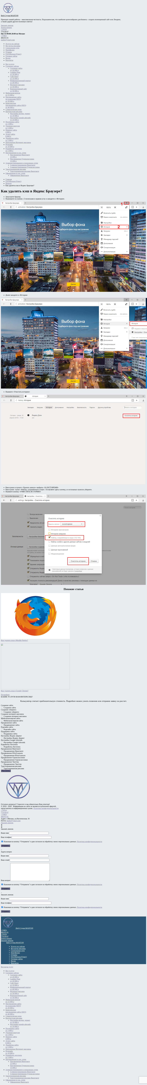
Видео (8, 58)
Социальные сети (12, 48)
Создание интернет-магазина (15, 716)
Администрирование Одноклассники (25, 167)
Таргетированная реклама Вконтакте (24, 171)
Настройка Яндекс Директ (13, 738)
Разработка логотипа (14, 150)
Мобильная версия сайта (13, 721)
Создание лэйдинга (11, 712)
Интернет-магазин (17, 86)
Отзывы (9, 52)
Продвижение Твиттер (12, 764)
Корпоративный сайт (18, 90)
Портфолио (10, 50)
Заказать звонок (7, 25)
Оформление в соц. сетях (15, 173)
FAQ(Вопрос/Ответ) (13, 54)
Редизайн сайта (9, 729)
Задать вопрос (6, 28)
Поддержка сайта (12, 123)
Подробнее (5, 695)
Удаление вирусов (13, 127)
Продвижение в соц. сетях (16, 153)
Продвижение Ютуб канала (14, 755)
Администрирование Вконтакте (22, 165)
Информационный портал (20, 82)
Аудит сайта (10, 135)
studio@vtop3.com (8, 40)
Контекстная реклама (14, 112)
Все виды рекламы (13, 46)
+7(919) (4, 30)
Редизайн (10, 146)
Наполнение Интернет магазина (18, 142)
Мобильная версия (13, 94)
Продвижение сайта (11, 725)
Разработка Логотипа (11, 747)
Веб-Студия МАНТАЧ (9, 16)
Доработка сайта (12, 139)
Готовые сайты (11, 56)
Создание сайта (16, 69)
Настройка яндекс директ (20, 115)
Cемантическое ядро (13, 109)
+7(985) (4, 36)
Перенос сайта (11, 131)
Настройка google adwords (20, 119)
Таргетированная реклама (16, 169)
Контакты (9, 60)
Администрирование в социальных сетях (22, 163)
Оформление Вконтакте (19, 175)
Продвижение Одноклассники (22, 160)
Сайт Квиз (14, 78)
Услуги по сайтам (12, 44)
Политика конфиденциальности (46, 808)
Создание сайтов (12, 66)
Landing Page (15, 73)
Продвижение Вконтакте (20, 156)
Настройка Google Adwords (14, 742)
